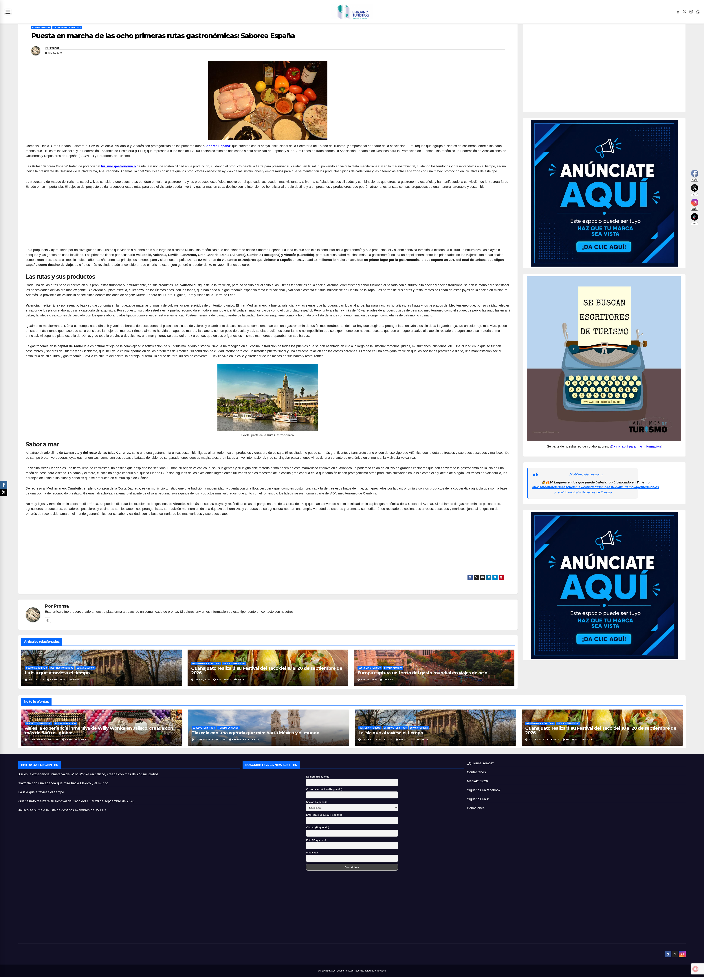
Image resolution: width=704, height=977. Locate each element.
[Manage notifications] (695, 969)
